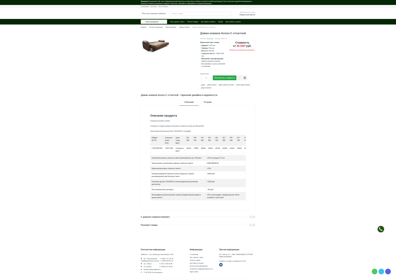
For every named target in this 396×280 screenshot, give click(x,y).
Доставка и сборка (197, 263)
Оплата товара (195, 260)
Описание (189, 102)
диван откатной (206, 88)
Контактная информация (198, 266)
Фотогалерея (163, 6)
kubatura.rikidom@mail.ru (152, 269)
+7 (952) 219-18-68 (165, 267)
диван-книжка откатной (226, 85)
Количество (204, 74)
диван (203, 85)
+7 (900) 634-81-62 (166, 261)
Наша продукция (152, 22)
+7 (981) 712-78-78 (166, 259)
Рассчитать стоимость (224, 78)
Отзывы (208, 102)
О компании (145, 6)
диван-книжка (211, 85)
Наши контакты (247, 14)
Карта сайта (194, 272)
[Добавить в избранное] (239, 77)
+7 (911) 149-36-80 (165, 264)
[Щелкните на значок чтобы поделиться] (244, 77)
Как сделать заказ (196, 257)
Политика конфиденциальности (201, 269)
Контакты (153, 6)
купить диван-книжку (243, 85)
